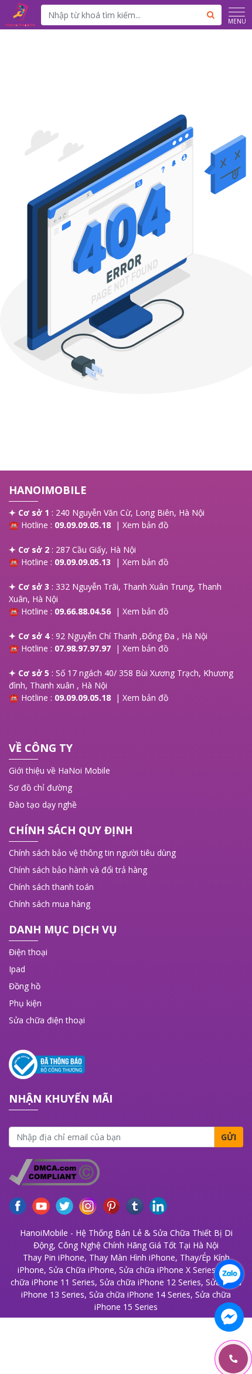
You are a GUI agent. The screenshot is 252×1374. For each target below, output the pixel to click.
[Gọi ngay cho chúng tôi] (177, 1359)
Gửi (228, 1137)
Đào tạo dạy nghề (43, 804)
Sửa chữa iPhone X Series (167, 1269)
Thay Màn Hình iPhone (132, 1257)
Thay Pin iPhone (53, 1257)
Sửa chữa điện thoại (47, 1020)
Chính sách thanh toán (51, 886)
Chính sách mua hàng (49, 903)
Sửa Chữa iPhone (81, 1269)
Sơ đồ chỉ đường (40, 787)
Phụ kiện (25, 1003)
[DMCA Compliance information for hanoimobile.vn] (126, 1172)
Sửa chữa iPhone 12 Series (150, 1282)
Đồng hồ (24, 986)
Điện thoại (28, 952)
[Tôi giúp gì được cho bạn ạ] (229, 1274)
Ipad (17, 969)
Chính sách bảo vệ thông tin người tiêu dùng (92, 852)
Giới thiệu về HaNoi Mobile (59, 770)
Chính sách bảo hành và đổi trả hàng (78, 869)
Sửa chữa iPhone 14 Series (139, 1294)
